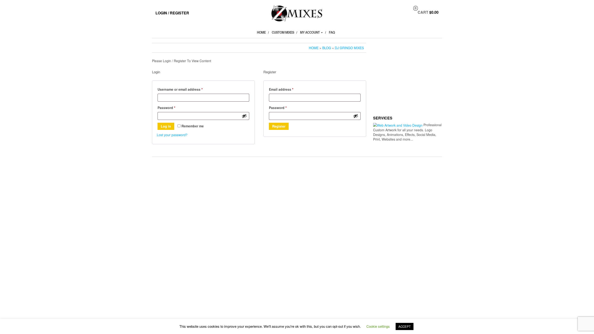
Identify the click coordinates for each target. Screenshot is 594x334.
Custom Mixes (283, 32)
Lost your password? (172, 134)
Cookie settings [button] (378, 326)
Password (173, 107)
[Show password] (244, 116)
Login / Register (172, 13)
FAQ (332, 32)
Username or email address (187, 89)
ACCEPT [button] (404, 326)
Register (278, 126)
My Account (310, 32)
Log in (166, 126)
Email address (288, 89)
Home (261, 32)
